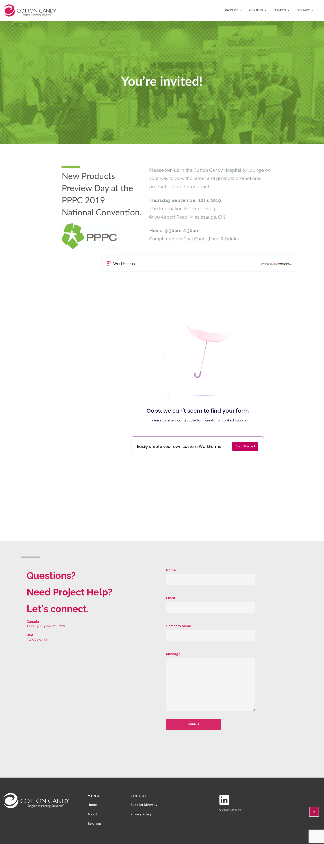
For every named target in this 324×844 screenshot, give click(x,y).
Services (279, 10)
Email (170, 598)
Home (92, 805)
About (92, 814)
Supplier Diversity (143, 805)
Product (231, 10)
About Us (256, 10)
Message (173, 654)
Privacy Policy (141, 814)
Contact (303, 10)
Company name (178, 626)
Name (171, 570)
